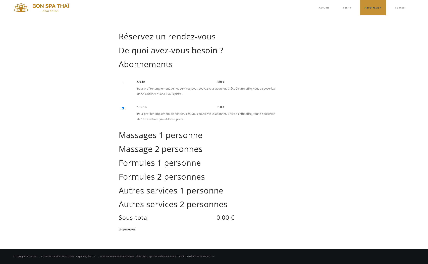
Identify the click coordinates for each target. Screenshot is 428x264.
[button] (214, 67)
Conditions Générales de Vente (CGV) (196, 256)
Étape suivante (127, 229)
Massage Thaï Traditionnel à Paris (159, 256)
